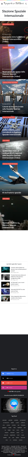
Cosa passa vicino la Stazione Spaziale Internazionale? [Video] (13, 39)
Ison (25, 427)
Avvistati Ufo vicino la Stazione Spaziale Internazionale (10, 225)
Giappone (4, 427)
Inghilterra (20, 427)
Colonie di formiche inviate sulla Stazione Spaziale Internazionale (12, 108)
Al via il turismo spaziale (11, 192)
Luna (13, 430)
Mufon (17, 432)
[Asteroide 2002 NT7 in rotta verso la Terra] (5, 291)
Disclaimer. (14, 453)
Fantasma (23, 425)
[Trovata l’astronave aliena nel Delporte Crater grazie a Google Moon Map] (5, 277)
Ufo (10, 440)
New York (6, 435)
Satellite (5, 437)
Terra (7, 440)
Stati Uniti (23, 437)
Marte (17, 430)
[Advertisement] (14, 245)
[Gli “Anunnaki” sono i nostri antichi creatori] (5, 285)
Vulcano (20, 440)
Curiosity (14, 425)
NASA (22, 432)
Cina (4, 425)
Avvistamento (6, 422)
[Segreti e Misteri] (14, 3)
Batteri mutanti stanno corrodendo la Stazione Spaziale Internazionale (11, 132)
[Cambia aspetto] (26, 4)
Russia (22, 435)
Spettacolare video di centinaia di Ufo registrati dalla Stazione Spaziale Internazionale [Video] (12, 154)
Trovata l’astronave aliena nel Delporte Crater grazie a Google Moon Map (18, 276)
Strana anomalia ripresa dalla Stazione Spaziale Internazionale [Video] (13, 74)
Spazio (17, 437)
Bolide (12, 422)
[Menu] (2, 4)
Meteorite (12, 432)
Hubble (9, 427)
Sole (13, 437)
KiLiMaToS (18, 454)
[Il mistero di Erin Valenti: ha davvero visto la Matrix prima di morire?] (5, 270)
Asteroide (4, 420)
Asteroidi (10, 420)
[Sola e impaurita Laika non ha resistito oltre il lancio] (5, 298)
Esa (18, 425)
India (14, 427)
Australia (16, 420)
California (23, 422)
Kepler (9, 430)
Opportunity (12, 435)
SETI (9, 437)
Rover (18, 435)
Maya (22, 430)
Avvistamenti (23, 420)
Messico (6, 432)
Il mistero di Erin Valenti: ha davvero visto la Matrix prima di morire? (18, 269)
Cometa (8, 425)
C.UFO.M (17, 422)
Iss (5, 430)
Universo (15, 440)
